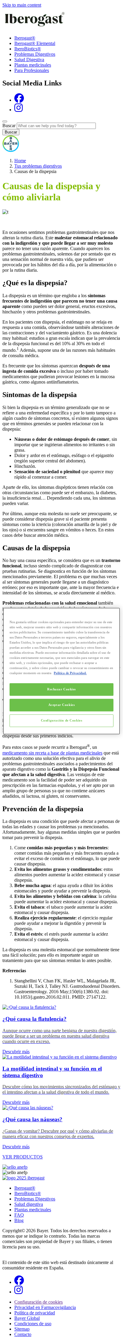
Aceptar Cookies (61, 705)
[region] (61, 671)
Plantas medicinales (32, 64)
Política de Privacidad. (70, 673)
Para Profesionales (31, 70)
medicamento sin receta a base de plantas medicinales (52, 752)
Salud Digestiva (29, 59)
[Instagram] (18, 109)
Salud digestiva (28, 1204)
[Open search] (4, 121)
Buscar (9, 125)
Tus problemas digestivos (38, 166)
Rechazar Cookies (61, 689)
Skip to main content (21, 4)
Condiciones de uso (32, 1323)
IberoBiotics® (27, 48)
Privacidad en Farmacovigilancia (45, 1307)
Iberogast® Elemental (34, 43)
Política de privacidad (34, 1312)
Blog (19, 1220)
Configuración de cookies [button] (38, 1302)
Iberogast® (24, 37)
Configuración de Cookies (61, 720)
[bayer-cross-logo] (10, 150)
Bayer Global (27, 1318)
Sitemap (22, 1329)
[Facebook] (19, 100)
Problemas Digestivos (34, 54)
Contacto (22, 1334)
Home (20, 160)
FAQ (19, 1215)
